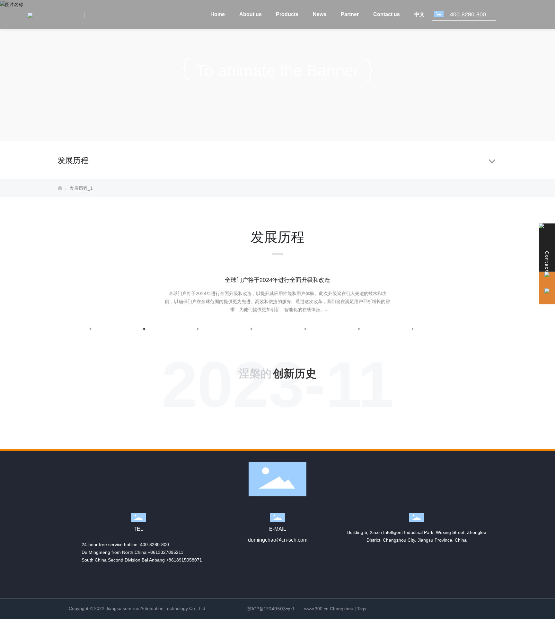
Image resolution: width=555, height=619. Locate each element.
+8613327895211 (165, 552)
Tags (361, 608)
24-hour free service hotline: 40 (113, 544)
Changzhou (341, 608)
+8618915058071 (184, 559)
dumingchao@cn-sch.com (277, 540)
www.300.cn (316, 608)
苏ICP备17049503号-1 (271, 608)
